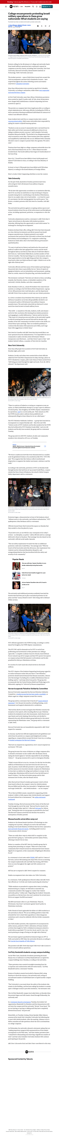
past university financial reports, (18, 829)
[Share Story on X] (41, 26)
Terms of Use (30, 1131)
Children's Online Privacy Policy (43, 1129)
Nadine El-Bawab (22, 25)
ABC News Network (13, 1129)
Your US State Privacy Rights (30, 1129)
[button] (6, 6)
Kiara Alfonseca (13, 25)
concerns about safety (15, 121)
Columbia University (22, 84)
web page (38, 808)
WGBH (32, 857)
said (19, 412)
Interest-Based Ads (10, 1131)
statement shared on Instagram (21, 1002)
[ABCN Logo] (14, 6)
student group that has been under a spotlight (31, 694)
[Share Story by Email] (45, 26)
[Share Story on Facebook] (37, 26)
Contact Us (29, 1133)
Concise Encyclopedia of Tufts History (22, 941)
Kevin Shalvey (18, 26)
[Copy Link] (49, 26)
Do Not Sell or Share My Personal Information (43, 1131)
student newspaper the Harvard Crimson (22, 740)
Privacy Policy (20, 1129)
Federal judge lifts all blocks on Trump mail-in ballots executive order (29, 2)
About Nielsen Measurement (21, 1131)
